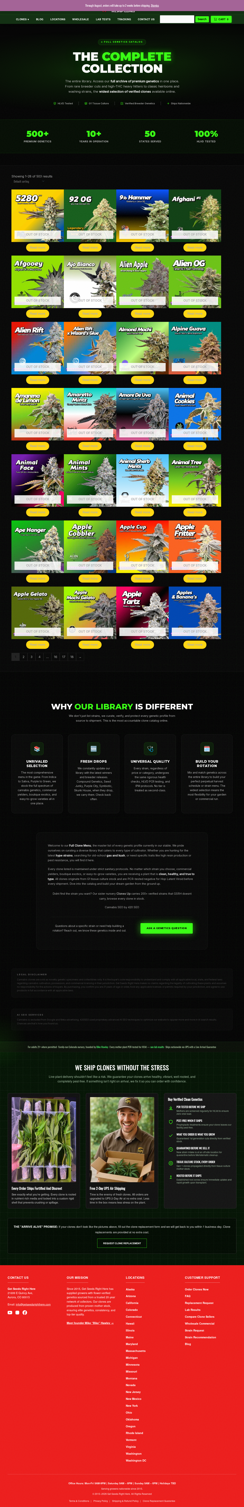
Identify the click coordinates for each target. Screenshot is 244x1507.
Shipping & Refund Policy (125, 1500)
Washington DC (136, 1460)
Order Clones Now (197, 1289)
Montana (131, 1378)
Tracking (124, 19)
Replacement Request (199, 1303)
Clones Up (123, 893)
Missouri (131, 1371)
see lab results (157, 1047)
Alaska (130, 1289)
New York (132, 1405)
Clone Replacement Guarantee (159, 1500)
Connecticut (134, 1316)
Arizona (131, 1296)
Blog (39, 19)
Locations (58, 19)
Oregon (131, 1426)
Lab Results (193, 1310)
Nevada (131, 1385)
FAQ (187, 1296)
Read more (37, 247)
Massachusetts (136, 1351)
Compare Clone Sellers (199, 1316)
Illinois (130, 1330)
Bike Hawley (102, 1047)
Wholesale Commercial (199, 1323)
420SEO (84, 1019)
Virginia (131, 1447)
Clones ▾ (22, 19)
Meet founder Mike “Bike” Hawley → (90, 1323)
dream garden (125, 883)
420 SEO (133, 907)
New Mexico (133, 1399)
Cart (223, 19)
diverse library (88, 850)
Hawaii (130, 1323)
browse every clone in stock (125, 898)
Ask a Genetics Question (167, 928)
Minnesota (133, 1364)
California (132, 1303)
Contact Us (146, 19)
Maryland (132, 1344)
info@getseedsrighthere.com (33, 1304)
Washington (134, 1453)
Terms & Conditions (79, 1500)
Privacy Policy (100, 1500)
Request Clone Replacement (122, 1243)
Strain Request (194, 1330)
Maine (130, 1337)
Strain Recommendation (200, 1337)
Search (202, 19)
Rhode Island (134, 1433)
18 (72, 657)
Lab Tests (103, 19)
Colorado (132, 1310)
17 (63, 657)
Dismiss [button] (155, 5)
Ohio (129, 1412)
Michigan (132, 1358)
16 (55, 657)
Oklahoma (132, 1419)
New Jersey (133, 1392)
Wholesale (80, 19)
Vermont (131, 1440)
